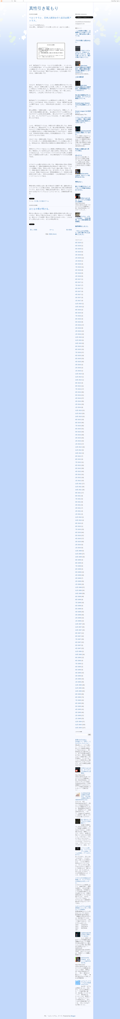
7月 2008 (78, 602)
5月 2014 (78, 395)
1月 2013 (78, 444)
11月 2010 (78, 517)
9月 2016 (78, 309)
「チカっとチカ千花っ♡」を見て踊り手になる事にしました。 (82, 232)
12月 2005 (78, 685)
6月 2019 (78, 245)
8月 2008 (78, 599)
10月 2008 (78, 593)
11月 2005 (78, 688)
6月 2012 (78, 465)
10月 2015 (78, 343)
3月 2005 (78, 712)
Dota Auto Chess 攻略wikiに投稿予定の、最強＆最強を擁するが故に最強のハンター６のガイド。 (83, 69)
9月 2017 (78, 279)
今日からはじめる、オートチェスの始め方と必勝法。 (83, 199)
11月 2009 (78, 554)
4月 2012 (78, 471)
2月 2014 (78, 404)
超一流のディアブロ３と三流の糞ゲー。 (86, 821)
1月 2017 (78, 300)
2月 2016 (78, 331)
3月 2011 (78, 508)
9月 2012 (78, 456)
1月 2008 (78, 621)
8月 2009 (78, 563)
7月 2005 (78, 700)
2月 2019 (78, 258)
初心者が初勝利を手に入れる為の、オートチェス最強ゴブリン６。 (83, 96)
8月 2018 (78, 264)
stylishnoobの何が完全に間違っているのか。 (83, 132)
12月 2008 (78, 587)
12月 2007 (78, 624)
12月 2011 (78, 483)
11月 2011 (78, 486)
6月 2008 (78, 605)
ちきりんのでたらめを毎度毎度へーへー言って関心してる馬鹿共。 (83, 907)
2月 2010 (78, 544)
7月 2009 (78, 566)
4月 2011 (78, 505)
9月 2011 (78, 493)
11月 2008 (78, 590)
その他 (36, 201)
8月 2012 (78, 459)
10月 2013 (78, 416)
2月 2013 (78, 441)
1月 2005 (78, 718)
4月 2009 (78, 575)
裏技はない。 (79, 181)
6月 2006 (78, 666)
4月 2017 (78, 294)
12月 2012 (78, 447)
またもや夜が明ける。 (39, 209)
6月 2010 (78, 532)
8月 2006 (78, 660)
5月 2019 (78, 248)
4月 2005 (78, 709)
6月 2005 (78, 703)
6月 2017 (78, 288)
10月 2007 (78, 630)
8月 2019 (78, 242)
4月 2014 (78, 398)
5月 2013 (78, 432)
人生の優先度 (79, 77)
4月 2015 (78, 361)
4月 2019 (78, 252)
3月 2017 (78, 297)
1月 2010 (78, 547)
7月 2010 (78, 529)
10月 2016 (78, 306)
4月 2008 (78, 611)
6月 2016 (78, 319)
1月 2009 (78, 584)
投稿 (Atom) (53, 234)
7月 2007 (78, 639)
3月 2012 (78, 474)
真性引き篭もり (43, 8)
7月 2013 (78, 425)
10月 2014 (78, 380)
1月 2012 (78, 480)
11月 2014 (78, 377)
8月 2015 (78, 349)
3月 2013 (78, 438)
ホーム (52, 229)
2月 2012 (78, 477)
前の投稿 (69, 229)
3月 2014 (78, 401)
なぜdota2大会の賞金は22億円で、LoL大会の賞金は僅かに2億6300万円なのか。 (83, 796)
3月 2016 (78, 328)
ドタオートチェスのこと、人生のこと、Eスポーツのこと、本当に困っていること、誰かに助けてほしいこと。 (83, 54)
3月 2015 (78, 364)
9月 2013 (78, 419)
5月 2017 (78, 291)
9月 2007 (78, 633)
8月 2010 (78, 526)
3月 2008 (78, 615)
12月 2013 (78, 410)
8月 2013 (78, 422)
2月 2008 (78, 618)
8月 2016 (78, 313)
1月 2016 (78, 334)
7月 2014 (78, 389)
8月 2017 (78, 282)
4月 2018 (78, 276)
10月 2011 (78, 489)
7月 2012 (78, 462)
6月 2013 (78, 428)
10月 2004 (78, 727)
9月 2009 (78, 560)
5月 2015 (78, 358)
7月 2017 (78, 285)
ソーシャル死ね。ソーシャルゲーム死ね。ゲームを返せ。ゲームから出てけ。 (83, 851)
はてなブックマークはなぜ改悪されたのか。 (86, 982)
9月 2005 (78, 694)
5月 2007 (78, 645)
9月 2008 (78, 596)
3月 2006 (78, 676)
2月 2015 (78, 367)
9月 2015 (78, 346)
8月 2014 (78, 386)
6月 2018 (78, 270)
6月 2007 (78, 642)
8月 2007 (78, 636)
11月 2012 (78, 450)
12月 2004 (78, 721)
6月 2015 (78, 355)
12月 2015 (78, 337)
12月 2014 (78, 374)
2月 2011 (78, 511)
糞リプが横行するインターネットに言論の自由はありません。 (83, 188)
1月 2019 (78, 261)
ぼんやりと (78, 155)
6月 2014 (78, 392)
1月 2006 (78, 682)
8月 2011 (78, 496)
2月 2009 (78, 581)
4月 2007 (78, 648)
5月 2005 (78, 706)
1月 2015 (78, 370)
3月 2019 (78, 255)
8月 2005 (78, 697)
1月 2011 (78, 514)
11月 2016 (78, 303)
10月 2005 (78, 691)
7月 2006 (78, 663)
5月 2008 (78, 608)
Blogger (73, 1016)
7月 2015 (78, 352)
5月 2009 (78, 572)
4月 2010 (78, 538)
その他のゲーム (44, 201)
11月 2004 (78, 724)
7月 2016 (78, 316)
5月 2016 (78, 322)
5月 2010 (78, 535)
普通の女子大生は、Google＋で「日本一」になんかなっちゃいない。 (83, 741)
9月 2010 (78, 523)
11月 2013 (78, 413)
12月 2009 (78, 550)
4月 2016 (78, 325)
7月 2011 (78, 499)
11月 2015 (78, 340)
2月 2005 (78, 715)
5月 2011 (78, 502)
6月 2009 (78, 569)
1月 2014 (78, 407)
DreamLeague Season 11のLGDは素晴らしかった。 (83, 104)
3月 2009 (78, 578)
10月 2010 (78, 520)
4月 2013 (78, 435)
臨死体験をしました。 (82, 226)
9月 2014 (78, 383)
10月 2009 (78, 557)
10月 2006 (78, 654)
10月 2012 (78, 453)
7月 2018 (78, 267)
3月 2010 (78, 541)
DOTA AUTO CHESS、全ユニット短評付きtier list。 (82, 175)
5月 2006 (78, 669)
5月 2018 (78, 273)
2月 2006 (78, 679)
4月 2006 (78, 673)
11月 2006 (78, 651)
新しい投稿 (33, 229)
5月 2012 (78, 468)
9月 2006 (78, 657)
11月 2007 (78, 627)
